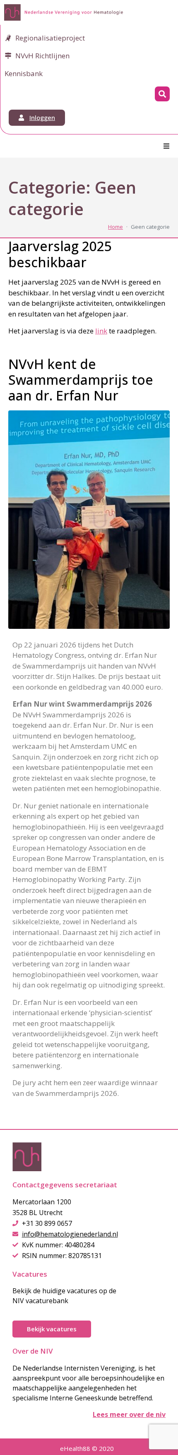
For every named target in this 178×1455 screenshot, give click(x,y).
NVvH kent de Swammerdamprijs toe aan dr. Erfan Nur (80, 380)
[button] (166, 146)
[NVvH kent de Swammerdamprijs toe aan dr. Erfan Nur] (89, 518)
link (101, 331)
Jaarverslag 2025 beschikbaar (60, 254)
